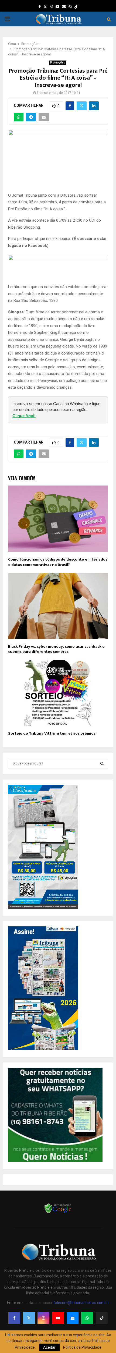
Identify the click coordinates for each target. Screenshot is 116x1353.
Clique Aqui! (24, 415)
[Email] (73, 1318)
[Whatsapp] (87, 1318)
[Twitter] (29, 1318)
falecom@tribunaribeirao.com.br (81, 1303)
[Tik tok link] (76, 7)
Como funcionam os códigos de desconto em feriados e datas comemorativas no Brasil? (57, 562)
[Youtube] (58, 1318)
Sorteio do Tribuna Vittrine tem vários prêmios (51, 733)
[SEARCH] (102, 763)
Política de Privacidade (82, 1347)
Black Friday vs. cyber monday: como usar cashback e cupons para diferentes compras (56, 649)
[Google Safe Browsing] (58, 1212)
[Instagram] (43, 1318)
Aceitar (49, 1347)
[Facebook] (14, 1318)
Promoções (57, 62)
